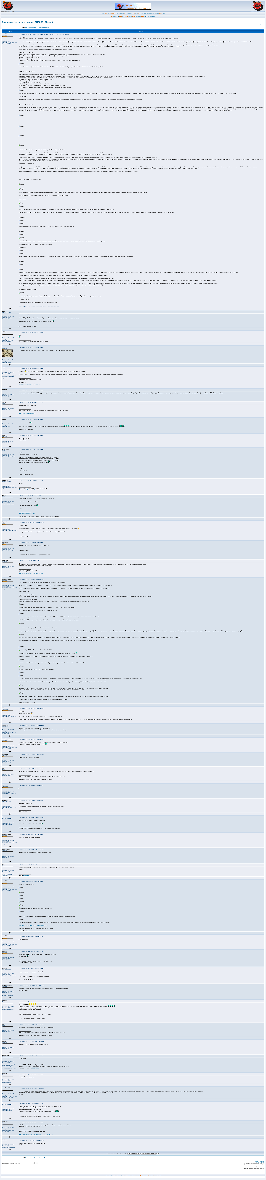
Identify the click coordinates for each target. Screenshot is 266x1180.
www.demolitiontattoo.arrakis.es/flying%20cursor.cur (33, 925)
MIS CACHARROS (37, 1068)
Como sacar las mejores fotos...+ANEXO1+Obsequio (28, 22)
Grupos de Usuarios (119, 13)
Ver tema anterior (260, 25)
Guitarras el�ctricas (43, 27)
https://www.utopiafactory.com (27, 513)
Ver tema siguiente (259, 23)
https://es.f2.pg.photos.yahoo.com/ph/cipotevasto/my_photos (35, 1134)
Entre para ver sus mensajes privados (150, 13)
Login (163, 13)
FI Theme (157, 1175)
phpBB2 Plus (114, 1175)
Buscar (109, 13)
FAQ (103, 13)
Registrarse (129, 13)
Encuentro (116, 16)
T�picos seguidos (149, 16)
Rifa (123, 16)
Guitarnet (26, 875)
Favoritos (138, 16)
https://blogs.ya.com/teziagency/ (27, 413)
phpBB (134, 1175)
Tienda (130, 16)
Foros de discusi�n (30, 27)
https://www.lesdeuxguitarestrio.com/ (29, 490)
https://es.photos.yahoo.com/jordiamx (29, 384)
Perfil (136, 13)
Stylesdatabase (124, 1175)
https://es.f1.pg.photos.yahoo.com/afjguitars (31, 573)
